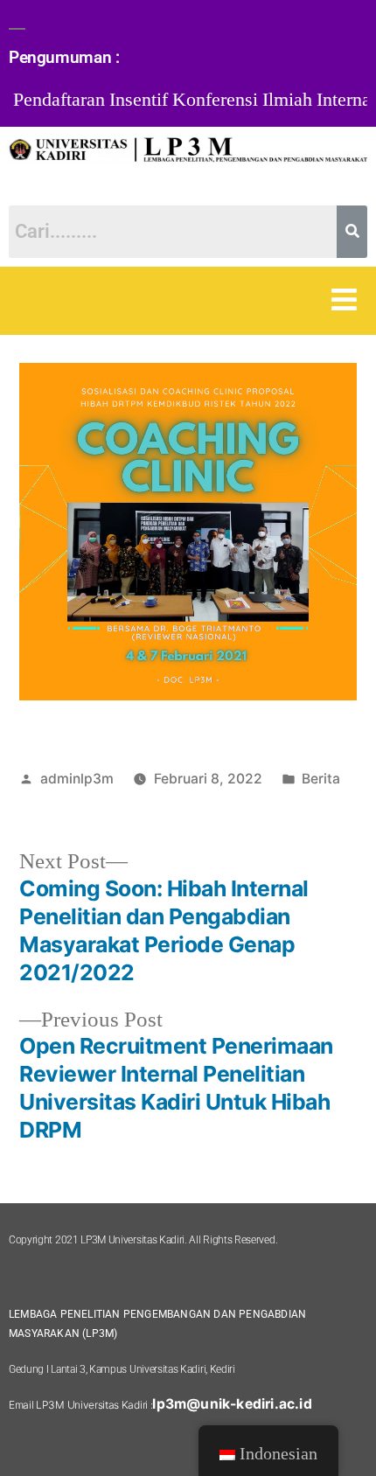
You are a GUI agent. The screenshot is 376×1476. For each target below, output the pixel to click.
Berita (321, 778)
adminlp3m (77, 778)
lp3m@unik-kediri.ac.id (231, 1404)
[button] (344, 300)
